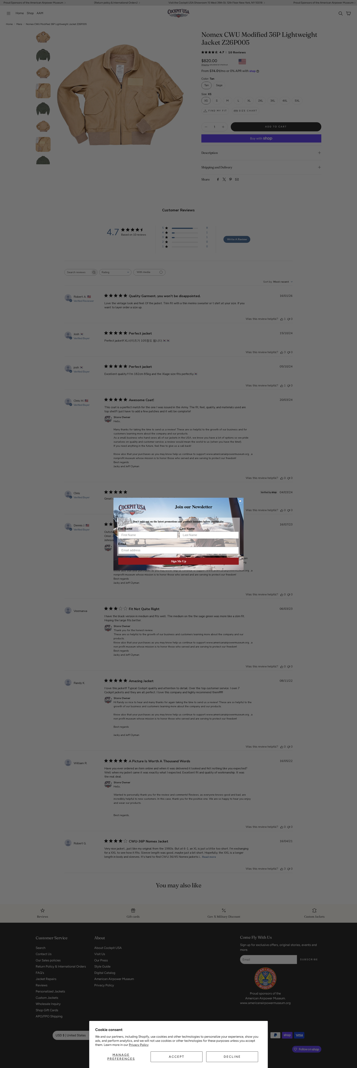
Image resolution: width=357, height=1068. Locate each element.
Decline (232, 1057)
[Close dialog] (240, 501)
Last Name (187, 528)
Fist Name (125, 528)
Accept (176, 1057)
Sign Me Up (178, 561)
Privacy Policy (139, 1045)
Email (122, 544)
